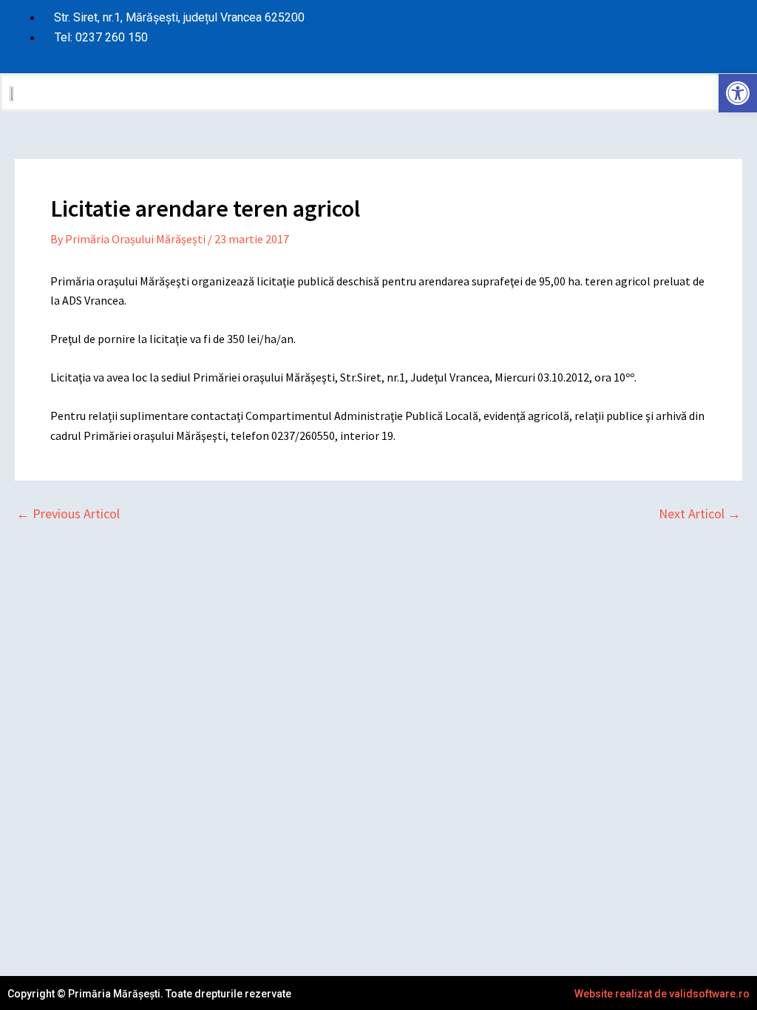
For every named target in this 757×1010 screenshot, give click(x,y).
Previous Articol (68, 514)
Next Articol (700, 514)
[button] (566, 92)
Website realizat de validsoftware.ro (662, 994)
